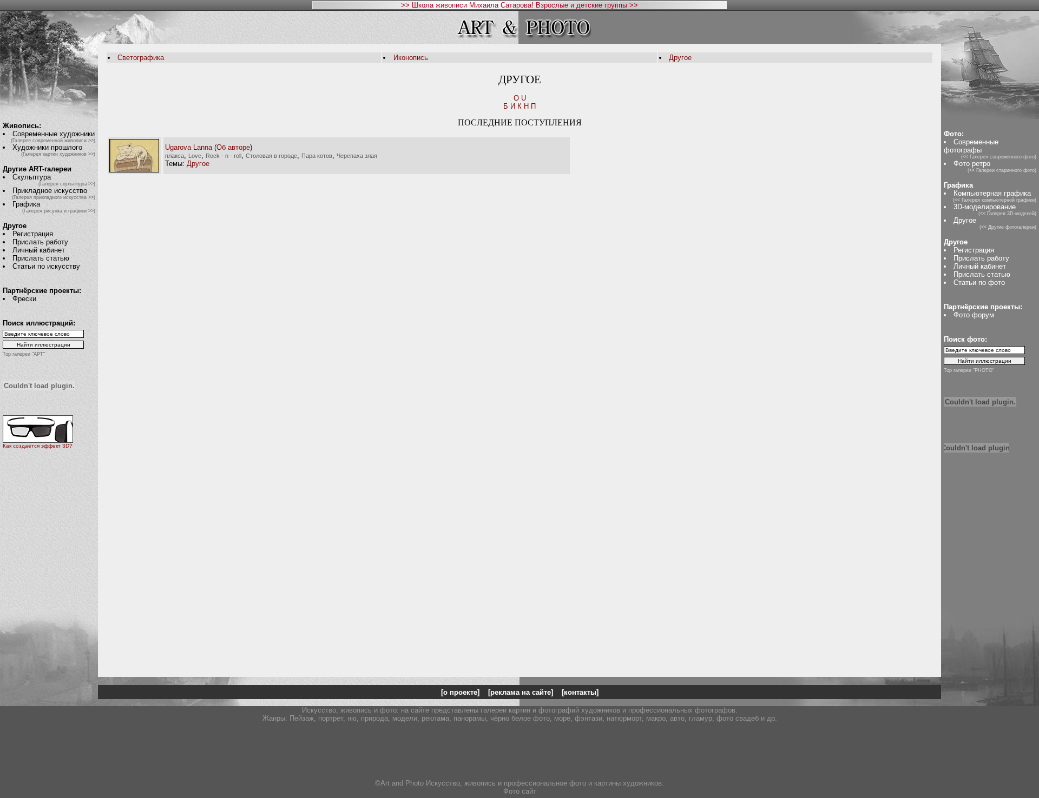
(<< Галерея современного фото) (998, 156)
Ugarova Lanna (188, 147)
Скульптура (31, 177)
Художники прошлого (47, 147)
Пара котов (316, 155)
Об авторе (233, 147)
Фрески (24, 299)
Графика (26, 204)
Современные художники (53, 134)
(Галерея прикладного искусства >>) (53, 197)
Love (194, 155)
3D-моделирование (984, 207)
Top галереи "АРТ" (24, 354)
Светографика (140, 58)
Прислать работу (40, 242)
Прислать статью (40, 258)
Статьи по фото (979, 282)
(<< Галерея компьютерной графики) (994, 200)
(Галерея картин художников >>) (58, 154)
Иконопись (410, 58)
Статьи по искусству (46, 266)
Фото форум (973, 315)
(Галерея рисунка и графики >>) (58, 211)
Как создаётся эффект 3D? (38, 446)
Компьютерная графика (992, 193)
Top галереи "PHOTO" (969, 370)
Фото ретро (971, 163)
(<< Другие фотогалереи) (1007, 227)
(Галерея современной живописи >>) (53, 140)
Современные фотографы (971, 146)
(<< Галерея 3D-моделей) (1007, 213)
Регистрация (32, 234)
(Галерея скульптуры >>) (66, 184)
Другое (680, 58)
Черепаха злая (357, 155)
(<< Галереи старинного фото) (1002, 170)
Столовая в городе (271, 155)
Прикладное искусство (49, 191)
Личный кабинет (38, 250)
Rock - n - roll (223, 155)
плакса (174, 155)
